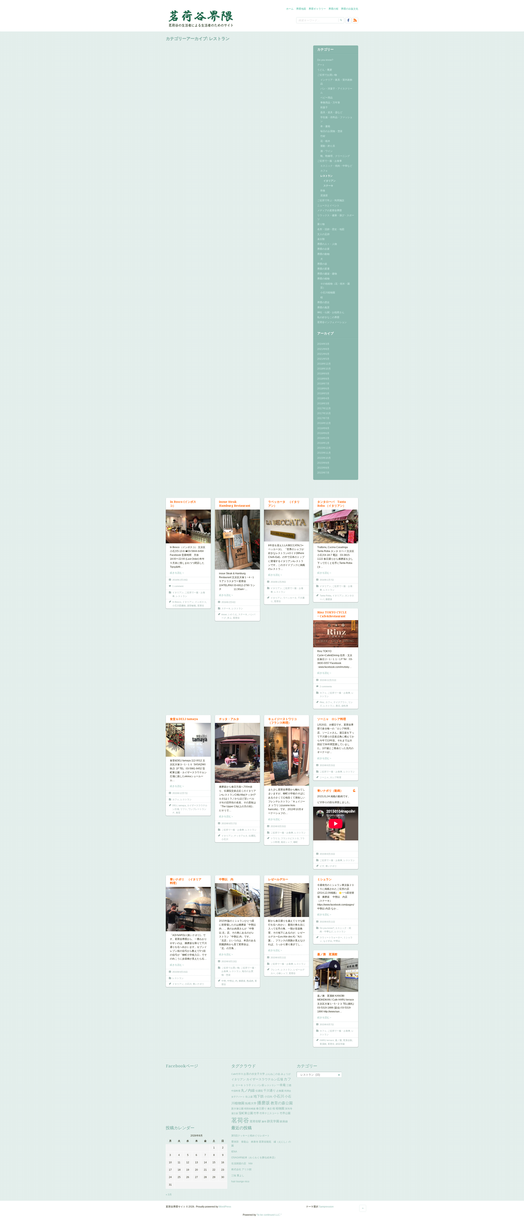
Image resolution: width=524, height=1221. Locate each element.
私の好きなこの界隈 (328, 317)
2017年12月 (324, 408)
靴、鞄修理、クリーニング (335, 156)
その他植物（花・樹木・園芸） (335, 285)
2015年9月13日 (229, 961)
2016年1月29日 (278, 582)
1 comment (177, 586)
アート (321, 64)
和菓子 (324, 107)
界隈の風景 (323, 307)
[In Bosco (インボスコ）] (188, 526)
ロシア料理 (335, 777)
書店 (269, 1108)
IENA (234, 1151)
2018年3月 (323, 403)
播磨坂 (328, 599)
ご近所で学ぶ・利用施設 (330, 200)
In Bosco (176, 602)
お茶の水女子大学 (254, 1073)
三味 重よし (237, 1175)
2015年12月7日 (180, 793)
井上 (229, 618)
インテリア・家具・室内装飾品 (336, 81)
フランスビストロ (290, 838)
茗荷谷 (200, 605)
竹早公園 (285, 1113)
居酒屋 (324, 195)
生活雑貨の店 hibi (242, 1163)
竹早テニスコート (269, 1113)
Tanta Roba (325, 595)
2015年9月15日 (278, 826)
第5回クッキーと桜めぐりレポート (250, 1135)
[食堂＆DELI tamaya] (188, 739)
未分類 (321, 239)
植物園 (280, 1108)
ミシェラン (324, 879)
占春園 (280, 1090)
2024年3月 (323, 344)
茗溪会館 (347, 1040)
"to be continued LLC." (269, 1214)
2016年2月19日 (180, 580)
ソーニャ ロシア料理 (331, 719)
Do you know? (325, 60)
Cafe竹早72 (237, 1074)
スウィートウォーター (331, 937)
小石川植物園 (327, 292)
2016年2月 (323, 438)
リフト (183, 809)
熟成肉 (250, 981)
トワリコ (275, 838)
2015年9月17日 (229, 823)
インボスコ (200, 602)
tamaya (182, 805)
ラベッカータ (290, 598)
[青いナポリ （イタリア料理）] (188, 909)
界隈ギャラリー (317, 8)
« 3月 (169, 1194)
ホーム (290, 8)
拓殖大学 (250, 1103)
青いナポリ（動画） (330, 790)
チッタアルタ (240, 835)
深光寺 (288, 1108)
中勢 (223, 981)
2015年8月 (323, 467)
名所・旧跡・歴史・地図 (330, 229)
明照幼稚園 (249, 1108)
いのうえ (232, 614)
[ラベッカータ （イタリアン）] (286, 525)
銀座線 (284, 1121)
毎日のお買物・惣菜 (331, 131)
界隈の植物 (323, 278)
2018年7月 (323, 383)
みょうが (286, 1074)
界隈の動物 (323, 254)
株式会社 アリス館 (241, 1169)
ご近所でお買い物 (327, 74)
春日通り (261, 1108)
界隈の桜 (333, 8)
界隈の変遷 (323, 268)
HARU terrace (327, 1040)
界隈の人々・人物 (327, 244)
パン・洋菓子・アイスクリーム (336, 90)
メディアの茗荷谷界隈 (329, 210)
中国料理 (235, 1091)
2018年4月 (323, 398)
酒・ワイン (326, 151)
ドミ (254, 1085)
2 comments (326, 686)
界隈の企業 (323, 249)
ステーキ (328, 185)
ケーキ (239, 1085)
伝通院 (252, 835)
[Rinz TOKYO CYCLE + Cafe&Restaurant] (335, 633)
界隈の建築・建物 (327, 273)
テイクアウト (340, 702)
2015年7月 (323, 472)
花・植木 (325, 141)
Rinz (322, 702)
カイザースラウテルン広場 (264, 1079)
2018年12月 (324, 363)
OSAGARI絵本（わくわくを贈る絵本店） (254, 1157)
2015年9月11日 (278, 957)
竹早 (256, 1113)
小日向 (268, 1096)
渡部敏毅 (191, 605)
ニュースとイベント (328, 205)
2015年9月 (323, 462)
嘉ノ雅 (338, 1040)
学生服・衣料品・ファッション (336, 119)
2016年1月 (323, 443)
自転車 (344, 705)
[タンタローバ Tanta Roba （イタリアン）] (335, 526)
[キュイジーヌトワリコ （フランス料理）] (286, 756)
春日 (338, 705)
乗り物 (321, 224)
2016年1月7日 (327, 580)
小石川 (224, 839)
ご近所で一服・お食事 (329, 160)
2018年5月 (323, 393)
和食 (322, 190)
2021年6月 (323, 354)
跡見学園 (340, 1044)
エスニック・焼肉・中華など (336, 165)
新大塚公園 (237, 1108)
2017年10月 (324, 413)
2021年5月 (323, 358)
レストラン (326, 175)
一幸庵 (281, 1085)
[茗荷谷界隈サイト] (200, 18)
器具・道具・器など (331, 112)
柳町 (295, 842)
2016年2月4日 (228, 602)
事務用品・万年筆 (330, 102)
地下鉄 (258, 1096)
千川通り (269, 1090)
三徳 (288, 1085)
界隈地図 (301, 8)
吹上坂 (249, 1096)
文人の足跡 (323, 234)
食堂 (178, 812)
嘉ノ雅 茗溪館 (327, 954)
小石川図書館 (179, 605)
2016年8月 (323, 428)
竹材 (322, 136)
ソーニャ (324, 777)
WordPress (225, 1206)
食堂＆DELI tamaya (184, 719)
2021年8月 (323, 349)
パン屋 (260, 1085)
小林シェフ (282, 973)
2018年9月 (323, 373)
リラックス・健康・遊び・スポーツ (335, 217)
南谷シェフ (286, 842)
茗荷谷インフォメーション (332, 322)
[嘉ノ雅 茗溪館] (335, 974)
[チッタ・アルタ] (237, 752)
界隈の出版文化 (349, 8)
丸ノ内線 (248, 1090)
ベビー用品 (326, 97)
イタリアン (329, 180)
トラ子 (247, 1085)
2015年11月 (324, 452)
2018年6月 (323, 388)
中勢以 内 (226, 879)
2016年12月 (324, 423)
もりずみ (327, 941)
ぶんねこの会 (272, 1074)
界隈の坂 (322, 263)
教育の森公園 (282, 1103)
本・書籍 (325, 126)
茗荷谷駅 (255, 1121)
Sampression (326, 1206)
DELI (174, 805)
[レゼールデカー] (286, 900)
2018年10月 (324, 368)
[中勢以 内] (237, 900)
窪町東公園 (246, 1113)
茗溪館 (323, 1044)
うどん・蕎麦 (324, 69)
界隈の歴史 (323, 302)
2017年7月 (323, 418)
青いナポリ (331, 866)
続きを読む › (177, 572)
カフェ (324, 170)
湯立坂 (234, 1113)
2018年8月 (323, 378)
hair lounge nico (240, 1181)
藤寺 (264, 1121)
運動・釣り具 (327, 146)
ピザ (322, 866)
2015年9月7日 (327, 1024)
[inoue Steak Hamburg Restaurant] (237, 539)
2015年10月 (324, 458)
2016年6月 (323, 433)
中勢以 (230, 981)
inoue (224, 614)
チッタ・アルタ (229, 719)
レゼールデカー (278, 879)
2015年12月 (324, 448)
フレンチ (275, 969)
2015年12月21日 (328, 680)
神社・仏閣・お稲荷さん (330, 312)
